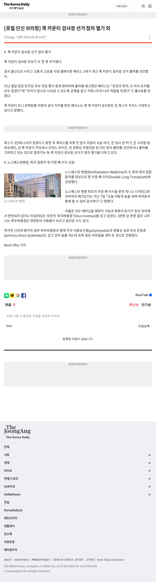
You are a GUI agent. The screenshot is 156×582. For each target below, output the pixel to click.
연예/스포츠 (11, 478)
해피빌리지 (10, 550)
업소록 (8, 534)
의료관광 (9, 542)
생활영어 (9, 526)
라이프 (8, 470)
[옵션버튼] (149, 37)
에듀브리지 (10, 518)
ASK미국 (9, 486)
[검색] (143, 6)
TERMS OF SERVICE (63, 560)
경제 (6, 462)
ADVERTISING (21, 560)
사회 (6, 455)
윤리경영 (79, 560)
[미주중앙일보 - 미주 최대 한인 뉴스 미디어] (17, 6)
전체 (6, 447)
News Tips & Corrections (110, 560)
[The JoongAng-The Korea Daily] (17, 432)
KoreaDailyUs (13, 510)
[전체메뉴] (149, 6)
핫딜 (6, 502)
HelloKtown (12, 494)
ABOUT (8, 560)
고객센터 (90, 560)
